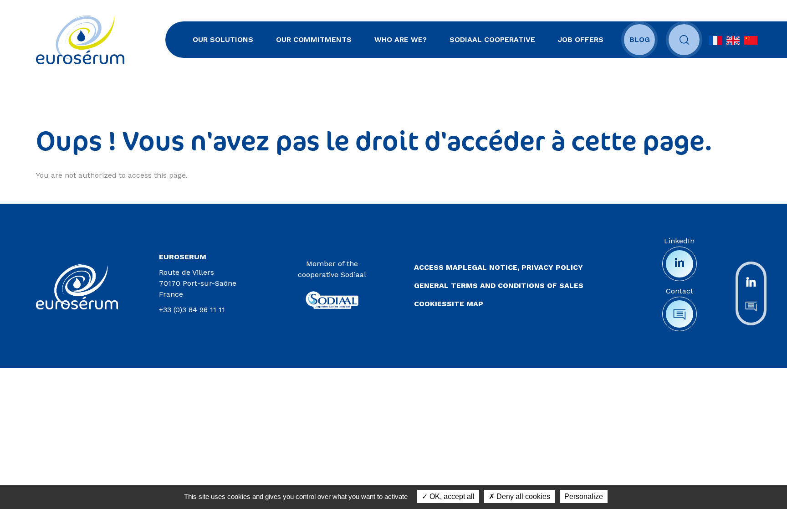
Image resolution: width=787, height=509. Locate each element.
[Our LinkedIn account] (751, 281)
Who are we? (400, 39)
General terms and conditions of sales (498, 285)
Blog (639, 39)
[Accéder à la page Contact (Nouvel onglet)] (679, 314)
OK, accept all (451, 496)
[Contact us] (751, 305)
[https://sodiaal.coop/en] (332, 296)
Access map (438, 267)
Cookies (430, 303)
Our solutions (223, 39)
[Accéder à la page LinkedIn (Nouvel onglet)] (679, 264)
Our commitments (314, 39)
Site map (465, 303)
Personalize (583, 496)
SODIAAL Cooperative (492, 39)
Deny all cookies (522, 496)
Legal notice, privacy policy (523, 267)
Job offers (580, 39)
